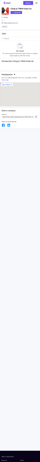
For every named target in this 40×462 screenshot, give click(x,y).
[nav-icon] (36, 2)
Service (4, 26)
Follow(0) (17, 12)
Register (28, 3)
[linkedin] (9, 125)
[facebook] (3, 125)
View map (5, 80)
